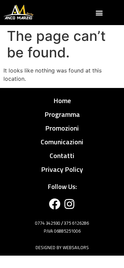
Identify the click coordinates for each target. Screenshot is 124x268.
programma (62, 114)
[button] (99, 12)
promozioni (62, 128)
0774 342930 (47, 223)
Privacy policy (62, 169)
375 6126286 (76, 223)
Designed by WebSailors (62, 247)
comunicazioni (62, 141)
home (62, 100)
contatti (62, 155)
